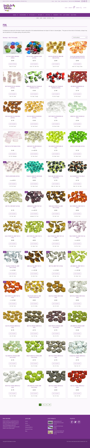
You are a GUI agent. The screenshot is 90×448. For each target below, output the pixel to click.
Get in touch (77, 1)
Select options (12, 63)
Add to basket (34, 63)
